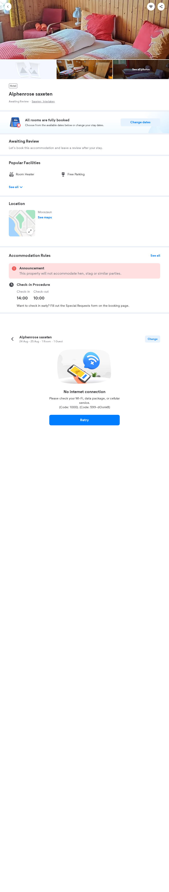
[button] (22, 223)
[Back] (7, 7)
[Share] (161, 7)
